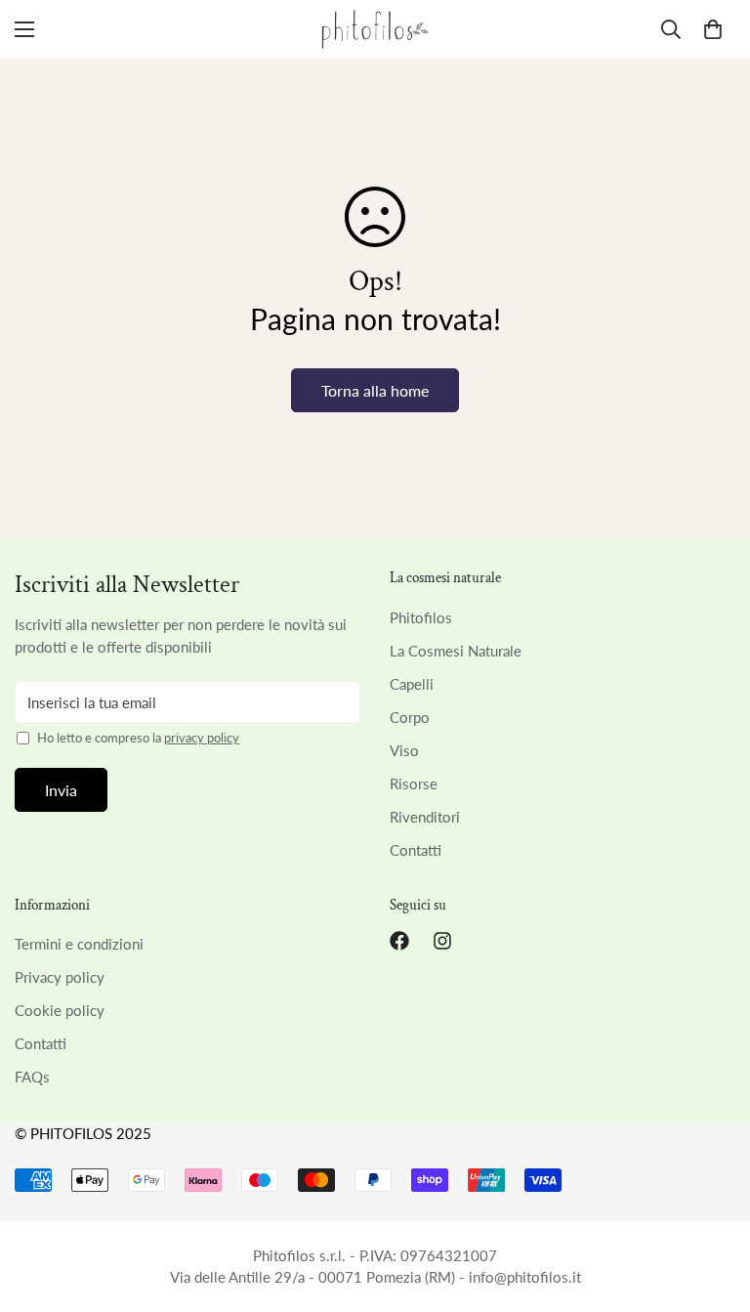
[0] (712, 29)
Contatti (415, 850)
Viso (404, 750)
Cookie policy (59, 1010)
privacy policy (201, 737)
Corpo (410, 717)
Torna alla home (375, 390)
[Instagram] (442, 941)
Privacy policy (59, 977)
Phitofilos (421, 617)
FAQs (32, 1076)
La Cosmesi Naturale (455, 650)
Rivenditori (425, 816)
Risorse (414, 783)
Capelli (412, 684)
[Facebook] (399, 941)
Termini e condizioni (79, 943)
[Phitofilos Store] (375, 29)
